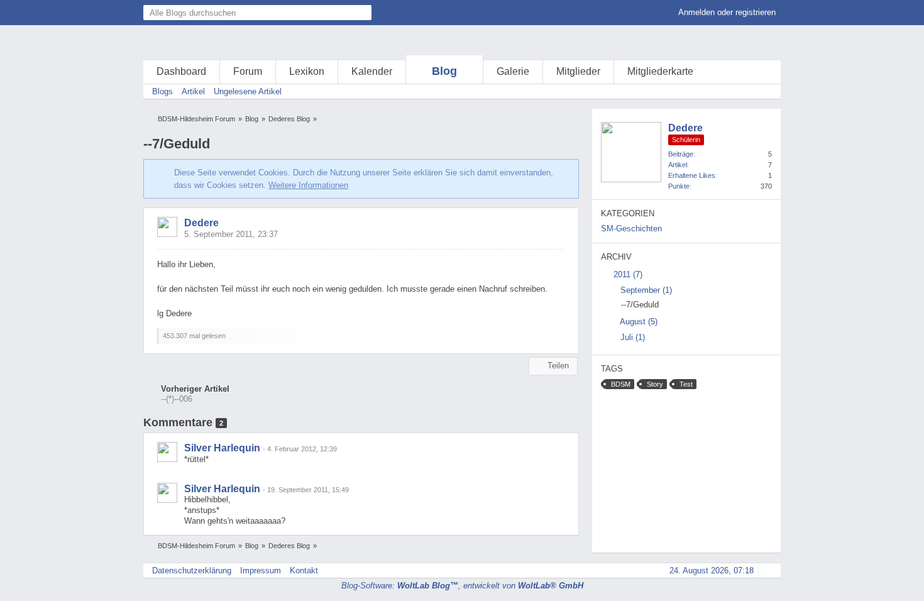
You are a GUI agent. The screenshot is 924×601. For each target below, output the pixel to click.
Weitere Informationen (308, 185)
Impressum (260, 570)
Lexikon (306, 71)
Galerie (513, 71)
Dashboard (181, 71)
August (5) (637, 321)
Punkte (679, 186)
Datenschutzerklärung (191, 570)
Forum (247, 71)
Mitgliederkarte (660, 71)
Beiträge (680, 154)
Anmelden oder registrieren (727, 12)
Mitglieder (578, 71)
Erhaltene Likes (691, 175)
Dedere (201, 223)
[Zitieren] (526, 345)
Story (655, 384)
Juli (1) (631, 337)
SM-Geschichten (631, 228)
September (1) (645, 290)
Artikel (677, 164)
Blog (444, 71)
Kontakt (304, 570)
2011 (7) (626, 274)
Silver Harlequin (222, 448)
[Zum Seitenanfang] (568, 345)
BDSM (620, 384)
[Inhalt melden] (547, 345)
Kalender (371, 71)
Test (686, 384)
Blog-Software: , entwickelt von (462, 585)
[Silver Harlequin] (167, 452)
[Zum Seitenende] (767, 91)
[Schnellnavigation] (750, 91)
